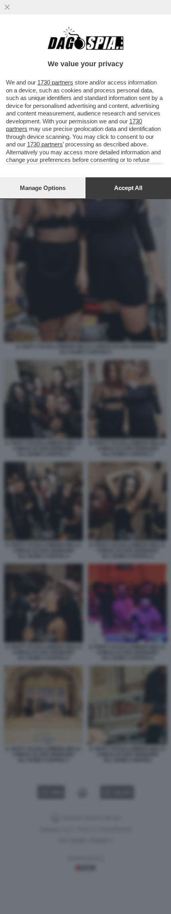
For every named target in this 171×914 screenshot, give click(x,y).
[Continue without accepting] (7, 7)
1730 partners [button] (55, 82)
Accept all (128, 187)
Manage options (43, 187)
